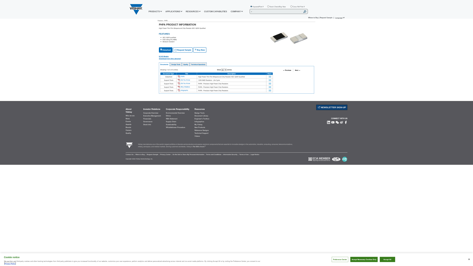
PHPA (182, 76)
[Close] (469, 259)
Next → (297, 70)
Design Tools (175, 64)
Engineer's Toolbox (201, 119)
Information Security (230, 154)
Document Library (201, 116)
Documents (164, 64)
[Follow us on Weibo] (341, 122)
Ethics (168, 116)
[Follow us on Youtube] (332, 122)
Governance (147, 121)
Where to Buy (313, 18)
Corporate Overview (150, 113)
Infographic (184, 90)
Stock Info (147, 124)
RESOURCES (192, 11)
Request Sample (184, 50)
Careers (128, 130)
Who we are (130, 116)
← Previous (287, 70)
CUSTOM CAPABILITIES (215, 11)
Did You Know (185, 80)
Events (128, 121)
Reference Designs (201, 130)
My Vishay (198, 124)
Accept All (387, 259)
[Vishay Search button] (304, 11)
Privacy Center (165, 154)
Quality (185, 64)
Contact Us (130, 154)
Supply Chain (171, 121)
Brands (128, 127)
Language (339, 18)
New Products (199, 127)
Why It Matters (185, 87)
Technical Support (201, 133)
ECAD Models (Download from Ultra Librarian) (170, 57)
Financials (147, 119)
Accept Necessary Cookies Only (364, 259)
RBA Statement (171, 119)
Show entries (224, 70)
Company (236, 11)
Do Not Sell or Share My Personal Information (189, 154)
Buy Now (200, 50)
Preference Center (340, 259)
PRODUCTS (154, 11)
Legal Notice (255, 154)
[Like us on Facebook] (345, 122)
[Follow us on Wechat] (337, 122)
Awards (128, 124)
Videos (197, 136)
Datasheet (166, 50)
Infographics (199, 121)
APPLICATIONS (172, 11)
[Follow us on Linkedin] (328, 122)
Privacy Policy (10, 263)
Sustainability (171, 124)
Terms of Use (244, 154)
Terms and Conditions (214, 154)
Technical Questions (198, 64)
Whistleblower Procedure (175, 127)
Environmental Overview (175, 113)
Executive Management (152, 116)
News (128, 118)
